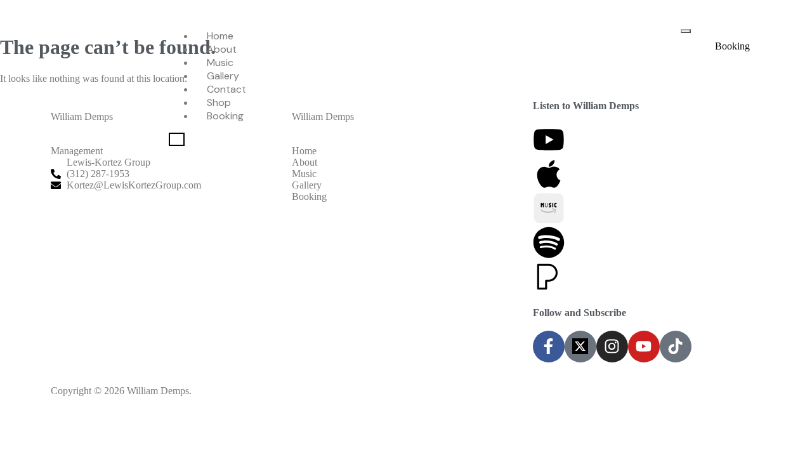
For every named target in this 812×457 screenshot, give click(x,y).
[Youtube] (644, 346)
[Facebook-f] (549, 346)
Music (220, 62)
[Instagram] (612, 346)
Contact (226, 89)
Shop (219, 102)
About (222, 49)
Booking (225, 116)
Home (220, 36)
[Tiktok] (675, 346)
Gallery (223, 76)
